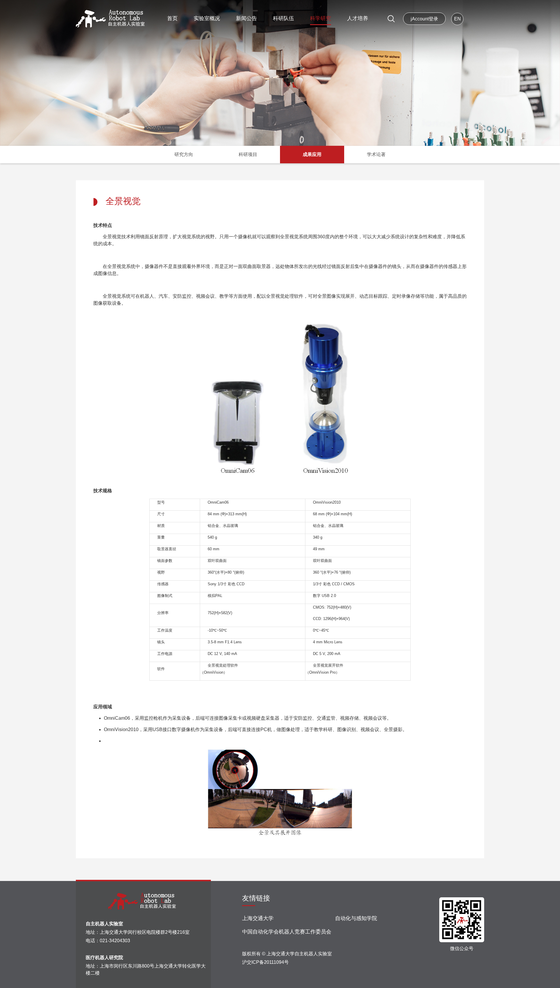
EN (457, 18)
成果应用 (312, 154)
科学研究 (320, 18)
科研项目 (248, 154)
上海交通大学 (258, 918)
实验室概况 (207, 18)
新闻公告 (246, 18)
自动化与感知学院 (356, 918)
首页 (172, 18)
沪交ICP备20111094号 (265, 962)
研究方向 (183, 154)
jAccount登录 (424, 18)
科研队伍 (283, 18)
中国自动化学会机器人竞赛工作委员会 (286, 932)
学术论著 (376, 154)
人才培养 (357, 18)
